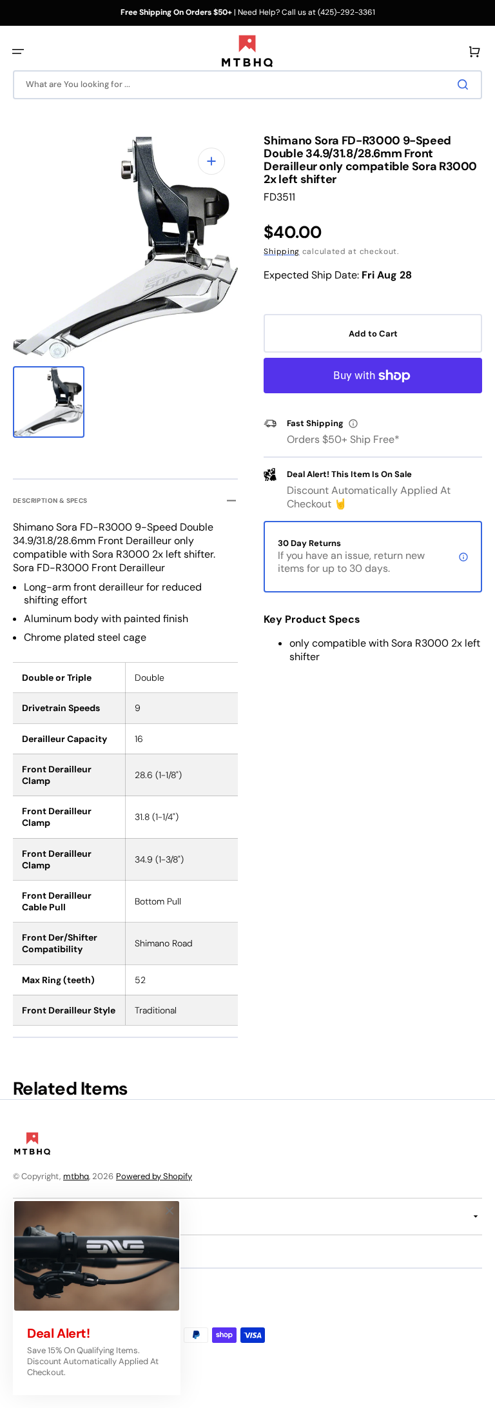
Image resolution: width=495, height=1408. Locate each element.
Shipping (282, 251)
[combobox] (247, 84)
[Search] (465, 84)
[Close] (169, 1210)
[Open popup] (353, 423)
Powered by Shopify (154, 1176)
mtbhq (76, 1176)
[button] (18, 51)
